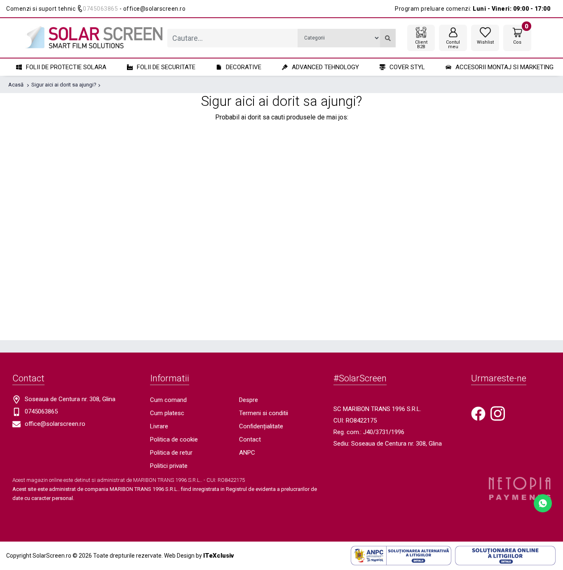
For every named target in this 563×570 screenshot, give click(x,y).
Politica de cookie (174, 439)
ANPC (247, 452)
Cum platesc (167, 413)
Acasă (15, 85)
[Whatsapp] (543, 503)
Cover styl (407, 67)
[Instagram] (497, 413)
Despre (248, 400)
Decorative (243, 67)
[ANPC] (401, 555)
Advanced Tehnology (325, 67)
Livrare (159, 426)
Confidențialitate (261, 426)
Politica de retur (171, 452)
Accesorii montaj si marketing (504, 67)
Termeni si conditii (263, 413)
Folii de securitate (166, 67)
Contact (250, 439)
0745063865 (100, 8)
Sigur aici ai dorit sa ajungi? (63, 85)
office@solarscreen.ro (55, 424)
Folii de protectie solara (66, 67)
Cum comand (168, 400)
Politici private (169, 466)
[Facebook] (478, 413)
